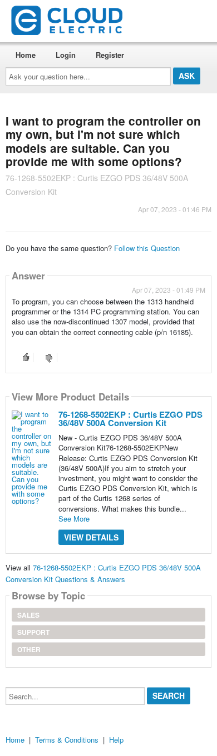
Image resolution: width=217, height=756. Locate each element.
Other (29, 649)
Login (66, 54)
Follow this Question (147, 248)
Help (116, 739)
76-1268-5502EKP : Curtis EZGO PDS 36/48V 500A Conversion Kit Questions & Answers (103, 573)
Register (110, 54)
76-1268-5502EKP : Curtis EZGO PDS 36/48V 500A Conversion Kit (130, 418)
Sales (28, 615)
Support (33, 632)
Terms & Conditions (66, 739)
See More (74, 518)
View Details (91, 537)
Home (26, 54)
